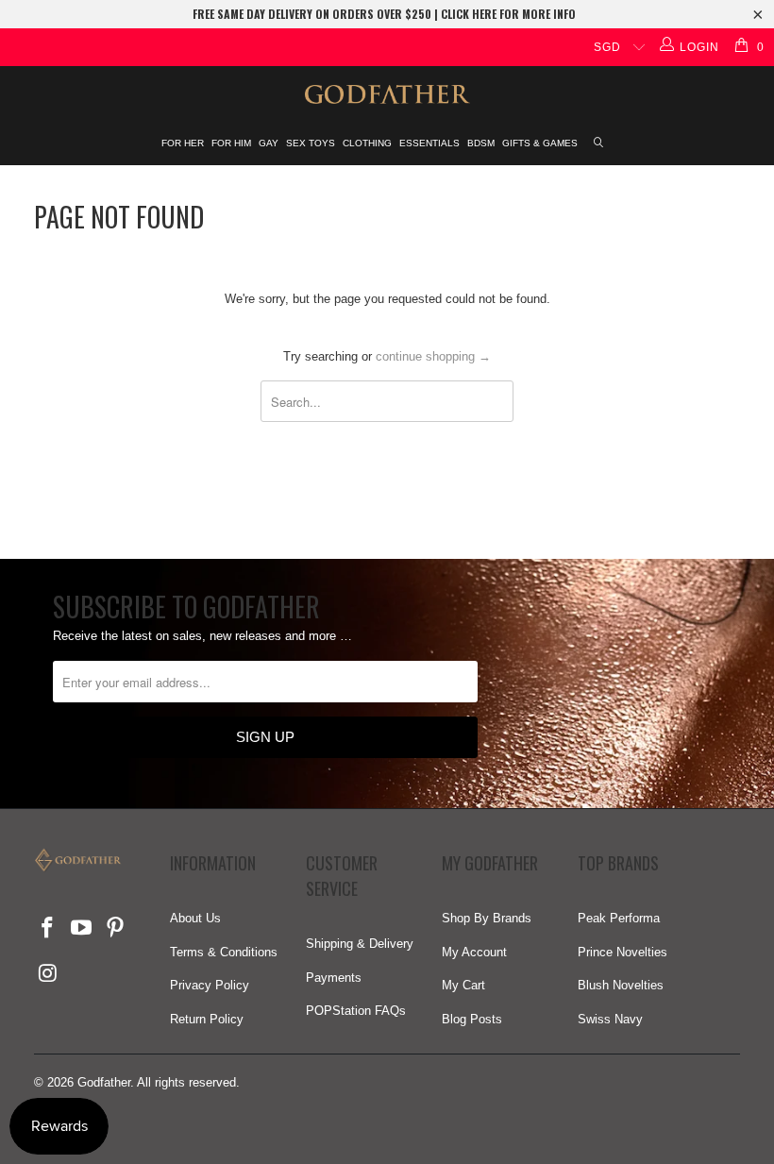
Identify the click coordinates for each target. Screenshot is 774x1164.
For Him (231, 143)
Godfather (103, 1082)
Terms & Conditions (224, 952)
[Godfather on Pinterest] (115, 929)
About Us (195, 918)
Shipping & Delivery (359, 943)
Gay (268, 143)
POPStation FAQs (356, 1011)
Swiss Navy (610, 1019)
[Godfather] (387, 94)
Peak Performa (619, 918)
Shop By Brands (486, 918)
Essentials (429, 143)
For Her (182, 143)
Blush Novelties (621, 985)
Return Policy (207, 1019)
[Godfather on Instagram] (48, 974)
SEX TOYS (310, 143)
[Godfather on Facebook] (48, 929)
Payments (334, 977)
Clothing (367, 143)
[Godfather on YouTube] (82, 929)
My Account (474, 952)
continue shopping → (433, 356)
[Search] (599, 144)
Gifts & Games (540, 143)
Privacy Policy (209, 985)
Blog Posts (472, 1019)
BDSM (481, 143)
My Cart (463, 985)
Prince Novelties (622, 952)
